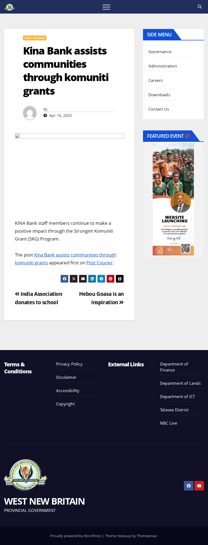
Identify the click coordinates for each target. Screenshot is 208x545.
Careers (155, 80)
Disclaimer (66, 377)
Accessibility (68, 390)
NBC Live (168, 423)
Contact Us (158, 109)
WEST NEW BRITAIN (44, 501)
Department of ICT (177, 396)
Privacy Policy (69, 364)
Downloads (159, 94)
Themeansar (147, 535)
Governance (159, 51)
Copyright (65, 403)
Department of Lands (180, 383)
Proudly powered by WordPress (76, 535)
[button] (200, 6)
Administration (162, 66)
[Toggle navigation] (106, 6)
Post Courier (35, 38)
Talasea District (174, 409)
